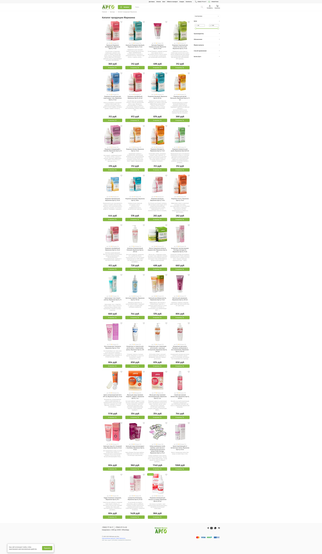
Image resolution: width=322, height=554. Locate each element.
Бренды (112, 12)
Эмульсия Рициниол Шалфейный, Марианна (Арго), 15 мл (112, 46)
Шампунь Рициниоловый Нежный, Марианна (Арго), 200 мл (135, 249)
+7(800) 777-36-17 (201, 1)
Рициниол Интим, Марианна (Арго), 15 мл (135, 150)
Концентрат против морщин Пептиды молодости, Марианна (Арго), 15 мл (180, 249)
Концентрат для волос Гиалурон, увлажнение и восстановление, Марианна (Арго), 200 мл (180, 349)
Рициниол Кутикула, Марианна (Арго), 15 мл (157, 199)
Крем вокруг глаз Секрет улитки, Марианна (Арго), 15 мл (112, 299)
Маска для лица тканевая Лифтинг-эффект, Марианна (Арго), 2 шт (135, 396)
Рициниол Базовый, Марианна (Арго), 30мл (135, 199)
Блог (163, 1)
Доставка (152, 1)
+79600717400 (214, 1)
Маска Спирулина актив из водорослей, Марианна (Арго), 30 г (157, 249)
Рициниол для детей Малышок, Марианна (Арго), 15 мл (180, 98)
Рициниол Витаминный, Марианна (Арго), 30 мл (112, 199)
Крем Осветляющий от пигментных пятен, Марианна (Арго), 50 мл (180, 447)
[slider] (195, 28)
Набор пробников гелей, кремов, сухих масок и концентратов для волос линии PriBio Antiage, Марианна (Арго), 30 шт (157, 449)
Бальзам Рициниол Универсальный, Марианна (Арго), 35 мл (157, 46)
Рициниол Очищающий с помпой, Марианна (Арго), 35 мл (113, 150)
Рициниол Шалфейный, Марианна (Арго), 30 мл (112, 249)
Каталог (126, 7)
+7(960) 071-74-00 (121, 527)
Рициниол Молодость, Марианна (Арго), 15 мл (157, 150)
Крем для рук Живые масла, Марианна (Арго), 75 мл (157, 299)
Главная (104, 12)
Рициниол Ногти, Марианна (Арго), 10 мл (180, 199)
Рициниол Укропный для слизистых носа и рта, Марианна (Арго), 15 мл (180, 46)
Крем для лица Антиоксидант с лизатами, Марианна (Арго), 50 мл (135, 447)
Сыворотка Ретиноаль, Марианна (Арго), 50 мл (135, 498)
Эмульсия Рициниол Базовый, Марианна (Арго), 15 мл (135, 46)
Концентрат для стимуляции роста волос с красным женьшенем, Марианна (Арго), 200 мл (157, 349)
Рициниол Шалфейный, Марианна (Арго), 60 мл (135, 97)
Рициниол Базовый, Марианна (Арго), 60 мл (157, 97)
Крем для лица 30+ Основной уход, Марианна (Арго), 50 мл (112, 447)
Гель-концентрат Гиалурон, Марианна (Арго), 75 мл (112, 347)
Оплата (158, 1)
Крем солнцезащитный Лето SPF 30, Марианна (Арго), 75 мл (112, 395)
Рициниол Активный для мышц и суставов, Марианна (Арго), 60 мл (157, 499)
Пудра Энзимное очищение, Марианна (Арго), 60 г (112, 498)
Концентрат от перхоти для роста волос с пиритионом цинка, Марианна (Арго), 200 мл (135, 349)
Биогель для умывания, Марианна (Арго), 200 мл (180, 299)
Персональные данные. (109, 538)
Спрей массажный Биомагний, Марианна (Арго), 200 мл (180, 396)
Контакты (189, 1)
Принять (47, 548)
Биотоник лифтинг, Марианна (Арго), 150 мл (135, 299)
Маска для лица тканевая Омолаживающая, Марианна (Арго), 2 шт (157, 396)
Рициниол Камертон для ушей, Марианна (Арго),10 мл (180, 150)
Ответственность (120, 538)
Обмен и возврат (172, 1)
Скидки (181, 1)
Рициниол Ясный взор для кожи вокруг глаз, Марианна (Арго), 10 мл (113, 98)
